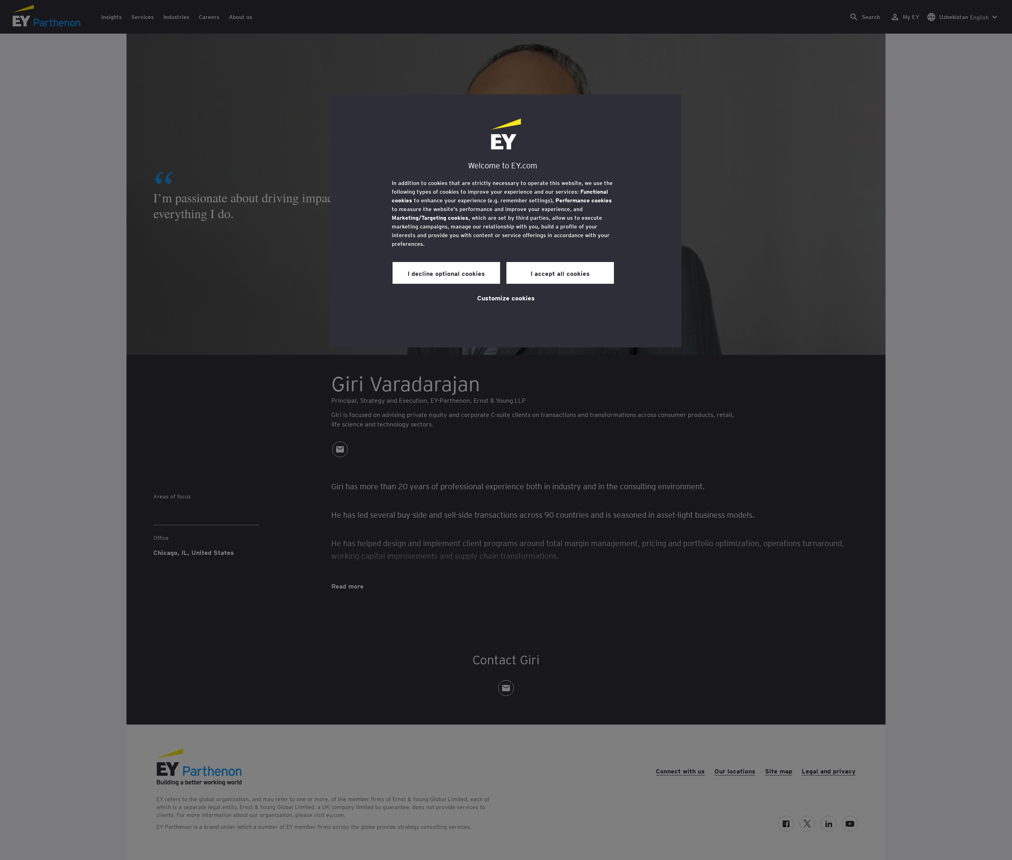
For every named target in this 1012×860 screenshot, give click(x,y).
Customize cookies (506, 297)
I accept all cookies (560, 273)
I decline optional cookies (446, 273)
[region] (506, 220)
